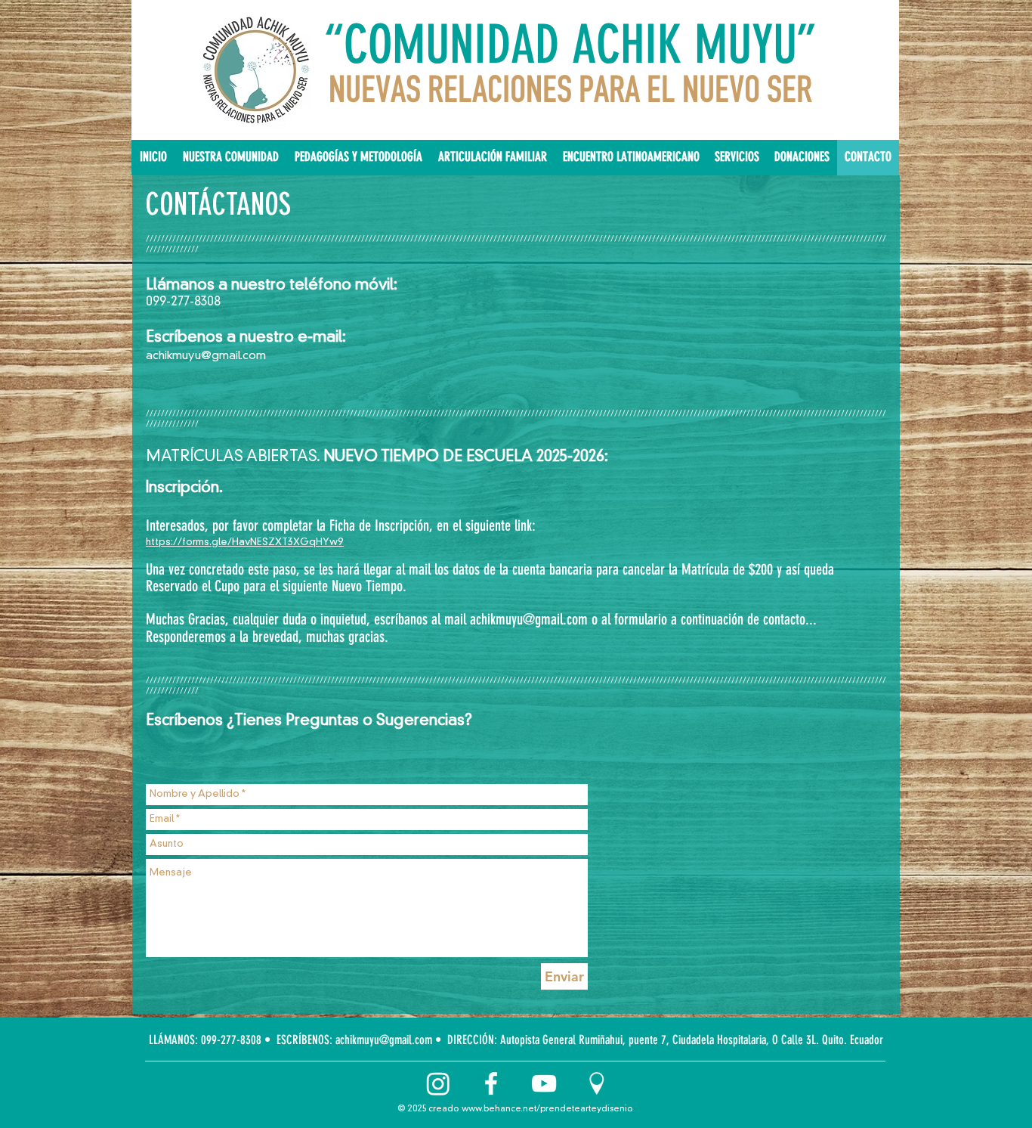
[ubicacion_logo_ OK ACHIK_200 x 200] (597, 1083)
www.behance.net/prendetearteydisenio (547, 1109)
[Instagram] (438, 1083)
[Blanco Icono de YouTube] (544, 1083)
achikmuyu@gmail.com (206, 356)
